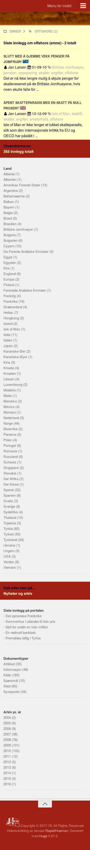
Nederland (11, 417)
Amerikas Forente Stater (22, 184)
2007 (7, 734)
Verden (9, 561)
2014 (7, 772)
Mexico (9, 406)
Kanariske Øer (14, 351)
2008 (7, 739)
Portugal (10, 445)
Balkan (9, 201)
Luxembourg (13, 384)
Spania (9, 489)
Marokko (10, 401)
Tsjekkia (10, 522)
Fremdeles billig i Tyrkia (23, 637)
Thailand (10, 517)
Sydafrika (11, 511)
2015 (7, 778)
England (10, 273)
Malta (8, 395)
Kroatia (9, 367)
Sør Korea (11, 484)
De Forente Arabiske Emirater (26, 251)
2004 (7, 717)
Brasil (8, 218)
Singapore (11, 467)
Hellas (8, 312)
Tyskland (10, 539)
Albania (9, 173)
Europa (9, 279)
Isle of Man (12, 329)
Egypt (8, 256)
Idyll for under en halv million (27, 626)
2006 (7, 728)
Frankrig (10, 295)
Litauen (9, 378)
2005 (7, 722)
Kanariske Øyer (15, 356)
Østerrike (10, 428)
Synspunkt (12, 691)
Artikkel (9, 663)
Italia (7, 334)
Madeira (10, 389)
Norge (8, 423)
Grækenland (13, 306)
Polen (8, 439)
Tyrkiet (9, 534)
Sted (7, 686)
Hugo (43, 835)
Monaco (10, 412)
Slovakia (10, 473)
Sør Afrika (11, 478)
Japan (8, 345)
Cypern (9, 245)
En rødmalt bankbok (21, 632)
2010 (7, 750)
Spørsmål (11, 680)
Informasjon (12, 669)
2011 (7, 756)
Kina (7, 362)
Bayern (9, 207)
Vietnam (10, 567)
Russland (11, 456)
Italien (8, 340)
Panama (10, 434)
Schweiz (10, 462)
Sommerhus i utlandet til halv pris (30, 621)
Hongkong (11, 317)
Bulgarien (10, 240)
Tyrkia (8, 528)
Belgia (8, 212)
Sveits (8, 500)
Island (8, 323)
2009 (7, 745)
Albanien (10, 179)
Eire (6, 268)
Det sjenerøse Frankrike (24, 615)
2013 (7, 767)
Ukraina (9, 545)
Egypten (10, 262)
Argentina (11, 190)
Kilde (7, 674)
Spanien (10, 495)
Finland (9, 284)
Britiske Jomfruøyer (18, 229)
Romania (10, 450)
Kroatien (10, 373)
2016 (7, 783)
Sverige (9, 506)
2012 (7, 761)
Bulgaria (10, 234)
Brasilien (10, 223)
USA (7, 556)
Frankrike (10, 301)
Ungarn (9, 550)
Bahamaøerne (14, 196)
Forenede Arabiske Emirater (25, 290)
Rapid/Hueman (56, 830)
